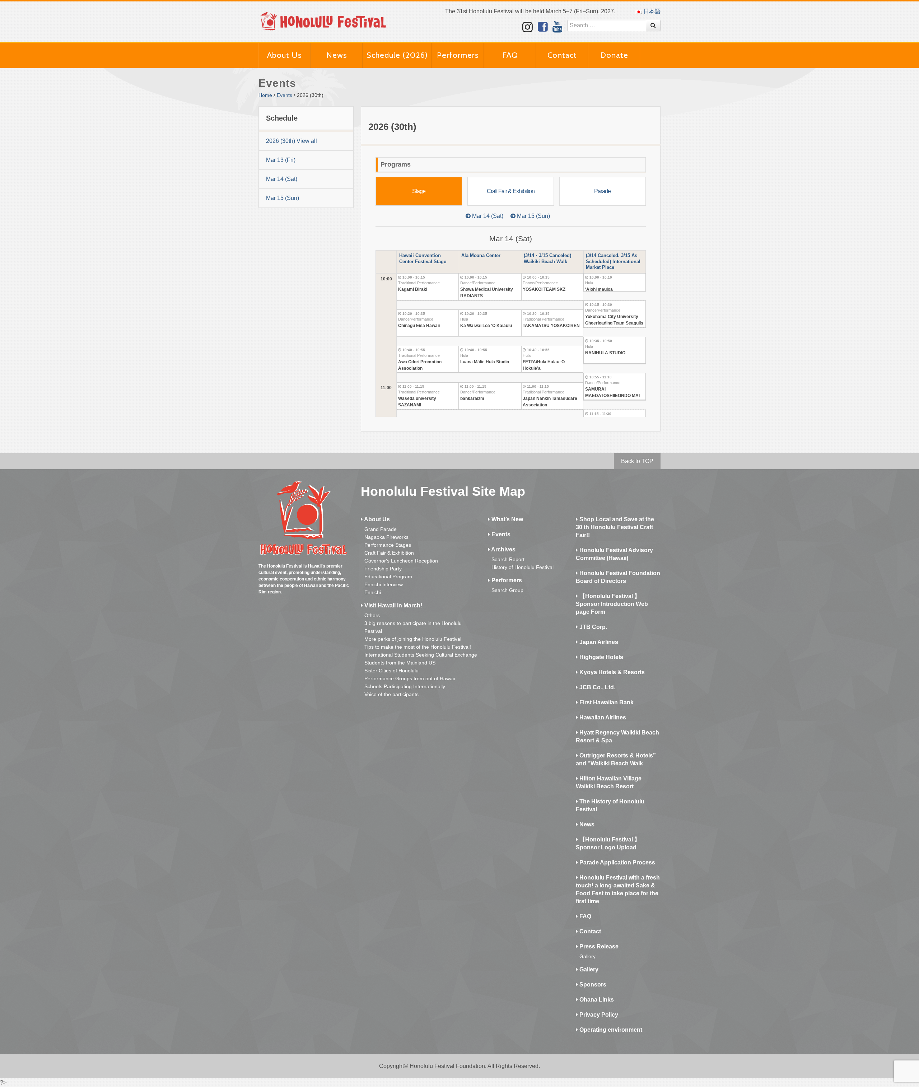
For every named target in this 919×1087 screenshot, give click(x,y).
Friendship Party (383, 569)
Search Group (507, 590)
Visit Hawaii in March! (392, 605)
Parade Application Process (616, 862)
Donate (614, 55)
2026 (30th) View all (291, 141)
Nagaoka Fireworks (386, 537)
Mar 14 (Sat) (281, 179)
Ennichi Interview (383, 584)
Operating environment (610, 1030)
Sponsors (592, 984)
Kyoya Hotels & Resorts (611, 672)
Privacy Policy (598, 1015)
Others (372, 615)
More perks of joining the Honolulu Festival (412, 639)
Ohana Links (596, 1000)
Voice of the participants (391, 694)
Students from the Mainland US (399, 663)
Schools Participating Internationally (404, 686)
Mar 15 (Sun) (282, 198)
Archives (503, 549)
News (336, 55)
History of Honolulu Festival (522, 567)
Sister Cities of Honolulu (391, 670)
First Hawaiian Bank (606, 702)
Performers (458, 55)
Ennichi (372, 592)
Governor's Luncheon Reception (401, 561)
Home (265, 95)
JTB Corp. (592, 627)
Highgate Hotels (600, 657)
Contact (562, 55)
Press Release (598, 946)
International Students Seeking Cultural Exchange (420, 655)
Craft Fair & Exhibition (389, 553)
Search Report (507, 559)
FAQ (510, 55)
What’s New (506, 519)
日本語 (651, 11)
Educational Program (388, 576)
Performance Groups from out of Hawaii (409, 678)
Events (284, 95)
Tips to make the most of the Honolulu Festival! (417, 647)
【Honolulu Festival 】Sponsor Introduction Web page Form (612, 604)
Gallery (587, 956)
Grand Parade (380, 529)
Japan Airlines (598, 642)
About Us (284, 55)
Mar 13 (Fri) (280, 160)
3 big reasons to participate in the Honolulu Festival (413, 627)
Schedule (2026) (397, 55)
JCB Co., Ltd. (596, 687)
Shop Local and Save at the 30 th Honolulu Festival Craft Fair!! (615, 527)
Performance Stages (387, 545)
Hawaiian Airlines (602, 717)
